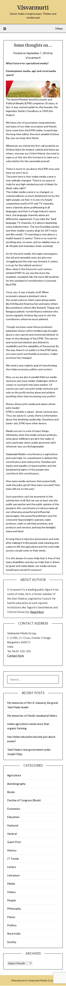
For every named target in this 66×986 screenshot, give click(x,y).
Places (11, 917)
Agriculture (14, 775)
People (11, 900)
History (11, 850)
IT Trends (13, 858)
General (12, 833)
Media (11, 883)
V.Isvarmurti (33, 7)
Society (11, 942)
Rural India (13, 933)
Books (11, 792)
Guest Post (14, 842)
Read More (37, 612)
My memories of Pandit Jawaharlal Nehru (32, 715)
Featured (12, 825)
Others (11, 892)
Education (13, 817)
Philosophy (14, 908)
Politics (11, 925)
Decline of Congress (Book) (24, 800)
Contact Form (15, 655)
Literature (13, 875)
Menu (59, 28)
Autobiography (16, 783)
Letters (11, 867)
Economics (13, 808)
